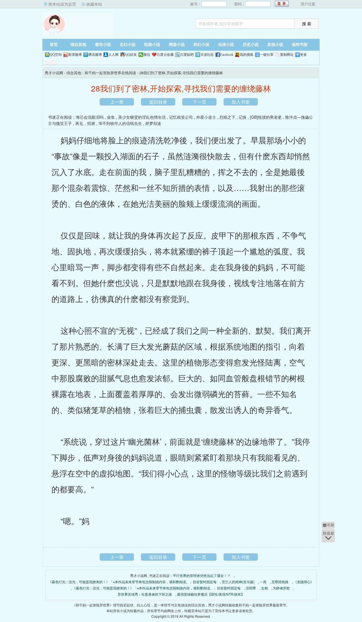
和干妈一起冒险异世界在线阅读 (110, 72)
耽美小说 (152, 44)
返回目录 (158, 102)
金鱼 (111, 117)
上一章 (117, 102)
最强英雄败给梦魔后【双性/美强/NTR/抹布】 (210, 594)
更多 (303, 55)
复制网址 (287, 55)
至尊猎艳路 (280, 581)
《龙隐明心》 (304, 581)
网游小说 (177, 44)
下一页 (199, 102)
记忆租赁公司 (181, 117)
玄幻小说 (127, 44)
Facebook (226, 55)
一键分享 (266, 55)
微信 (146, 55)
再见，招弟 (85, 123)
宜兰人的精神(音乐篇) (238, 581)
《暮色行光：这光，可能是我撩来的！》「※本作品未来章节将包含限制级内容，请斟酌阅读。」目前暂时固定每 (132, 581)
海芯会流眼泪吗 (90, 117)
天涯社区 (207, 55)
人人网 (113, 55)
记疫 (243, 117)
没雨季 (251, 587)
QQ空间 (56, 55)
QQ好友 (131, 55)
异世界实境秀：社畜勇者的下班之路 (145, 594)
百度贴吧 (187, 55)
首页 (54, 44)
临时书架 (300, 44)
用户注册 (308, 4)
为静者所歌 (281, 587)
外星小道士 (206, 117)
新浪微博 (75, 55)
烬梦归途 (153, 123)
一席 (263, 581)
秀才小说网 (77, 24)
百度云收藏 (165, 55)
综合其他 (78, 44)
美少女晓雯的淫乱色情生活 (142, 117)
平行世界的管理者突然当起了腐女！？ (201, 575)
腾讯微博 (95, 55)
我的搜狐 (246, 55)
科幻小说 (201, 44)
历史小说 (250, 44)
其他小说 (275, 44)
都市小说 (103, 44)
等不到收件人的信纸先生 (120, 123)
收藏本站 (94, 4)
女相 (264, 587)
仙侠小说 (226, 44)
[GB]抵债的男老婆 (266, 117)
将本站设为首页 (62, 4)
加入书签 (241, 102)
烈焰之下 (227, 117)
